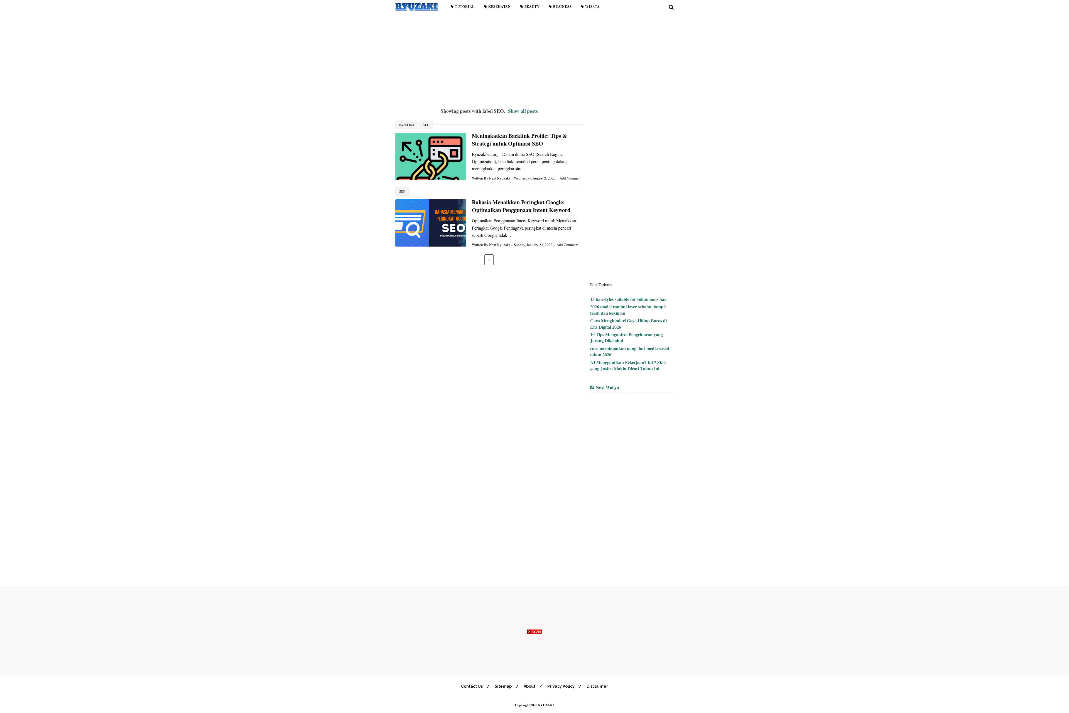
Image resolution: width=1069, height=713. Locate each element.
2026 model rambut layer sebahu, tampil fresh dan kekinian (628, 309)
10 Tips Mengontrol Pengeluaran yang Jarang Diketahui (626, 337)
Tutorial (464, 6)
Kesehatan (499, 6)
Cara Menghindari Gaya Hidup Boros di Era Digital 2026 (628, 323)
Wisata (592, 6)
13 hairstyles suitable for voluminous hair (628, 299)
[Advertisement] (534, 58)
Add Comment (571, 178)
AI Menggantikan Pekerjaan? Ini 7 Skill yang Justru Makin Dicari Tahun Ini (628, 365)
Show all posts (523, 110)
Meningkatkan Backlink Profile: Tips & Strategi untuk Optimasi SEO (519, 140)
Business (562, 6)
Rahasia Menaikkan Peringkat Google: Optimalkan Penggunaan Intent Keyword (521, 206)
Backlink (407, 125)
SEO (426, 125)
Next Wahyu (607, 387)
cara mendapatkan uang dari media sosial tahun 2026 (629, 351)
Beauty (531, 6)
